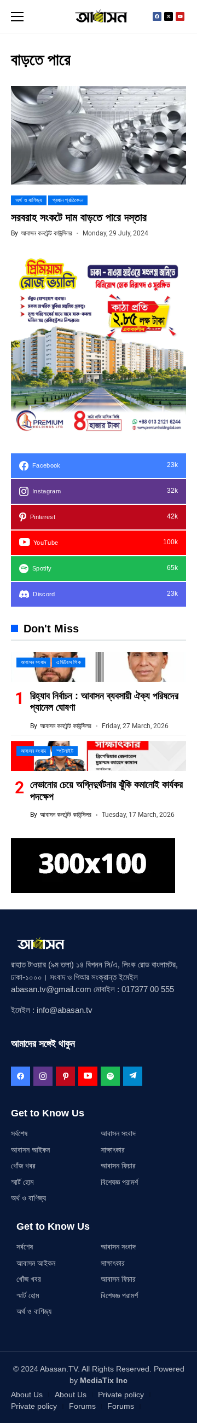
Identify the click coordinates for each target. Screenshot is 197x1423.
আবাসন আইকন (30, 1149)
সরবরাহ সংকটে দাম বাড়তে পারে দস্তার (79, 217)
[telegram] (132, 1076)
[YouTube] (87, 1076)
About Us (27, 1394)
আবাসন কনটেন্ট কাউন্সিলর (46, 233)
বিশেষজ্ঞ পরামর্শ (119, 1182)
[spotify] (110, 1076)
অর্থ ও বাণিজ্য (28, 1198)
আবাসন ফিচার (118, 1165)
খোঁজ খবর (23, 1165)
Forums (82, 1406)
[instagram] (43, 1076)
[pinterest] (65, 1076)
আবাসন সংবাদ (118, 1133)
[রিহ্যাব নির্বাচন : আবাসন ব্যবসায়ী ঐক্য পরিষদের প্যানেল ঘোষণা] (98, 667)
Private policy (121, 1394)
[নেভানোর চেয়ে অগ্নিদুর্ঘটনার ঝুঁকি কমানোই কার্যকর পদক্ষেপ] (98, 756)
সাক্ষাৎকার (113, 1149)
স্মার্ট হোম (22, 1182)
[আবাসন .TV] (98, 16)
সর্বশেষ (19, 1133)
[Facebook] (157, 16)
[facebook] (20, 1076)
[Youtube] (180, 16)
